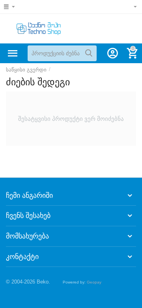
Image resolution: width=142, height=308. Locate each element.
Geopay (94, 282)
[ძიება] (89, 53)
